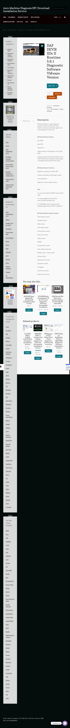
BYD (7, 538)
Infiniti (7, 588)
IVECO (7, 595)
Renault (8, 666)
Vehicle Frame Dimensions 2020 (10, 186)
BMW (7, 531)
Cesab (7, 545)
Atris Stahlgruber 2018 (9, 151)
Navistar (8, 644)
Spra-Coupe (9, 467)
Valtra (7, 482)
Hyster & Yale (9, 585)
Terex (7, 475)
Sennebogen (9, 460)
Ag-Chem (8, 330)
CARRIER (8, 541)
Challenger (9, 357)
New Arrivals (11, 17)
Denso (7, 241)
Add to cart (57, 94)
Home (4, 17)
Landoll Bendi (9, 621)
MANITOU (9, 440)
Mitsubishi (8, 641)
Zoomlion (8, 507)
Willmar (8, 493)
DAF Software (54, 109)
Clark (7, 549)
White (7, 489)
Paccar (8, 655)
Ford (7, 559)
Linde (7, 624)
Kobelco (8, 411)
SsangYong (9, 673)
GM (7, 567)
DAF (7, 552)
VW (7, 695)
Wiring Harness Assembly (9, 88)
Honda (7, 574)
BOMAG (8, 338)
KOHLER (8, 252)
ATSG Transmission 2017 (9, 214)
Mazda (7, 632)
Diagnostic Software (8, 22)
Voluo (7, 263)
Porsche (8, 659)
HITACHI (8, 390)
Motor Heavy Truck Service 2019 (9, 166)
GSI (7, 386)
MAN (7, 628)
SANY (7, 457)
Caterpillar (9, 345)
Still (7, 677)
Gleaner (8, 379)
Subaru (8, 680)
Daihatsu (8, 556)
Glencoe (8, 383)
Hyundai (8, 393)
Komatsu (8, 408)
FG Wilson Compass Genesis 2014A (10, 159)
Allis (7, 334)
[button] (42, 46)
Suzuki (7, 684)
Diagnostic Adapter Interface (10, 55)
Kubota (8, 420)
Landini (8, 424)
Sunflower (8, 464)
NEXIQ (8, 453)
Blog (27, 22)
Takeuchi (8, 471)
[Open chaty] (64, 723)
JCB (7, 397)
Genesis (8, 563)
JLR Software (9, 610)
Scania (7, 669)
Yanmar (8, 272)
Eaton (7, 245)
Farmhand (8, 365)
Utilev (7, 691)
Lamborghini (9, 617)
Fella (7, 372)
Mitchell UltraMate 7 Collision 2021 (10, 173)
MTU (7, 256)
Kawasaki (8, 404)
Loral (7, 431)
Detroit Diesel (9, 238)
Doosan (8, 361)
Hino (7, 577)
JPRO (7, 248)
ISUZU (8, 592)
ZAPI (7, 142)
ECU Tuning (10, 67)
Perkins (8, 259)
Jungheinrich (9, 614)
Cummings (9, 229)
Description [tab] (26, 121)
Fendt (7, 368)
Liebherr (8, 428)
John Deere (9, 401)
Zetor (7, 503)
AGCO (7, 327)
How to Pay (20, 22)
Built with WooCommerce (10, 720)
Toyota (8, 687)
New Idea (8, 449)
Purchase (29, 310)
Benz (7, 534)
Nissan (7, 651)
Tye (7, 478)
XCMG (7, 496)
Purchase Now (52, 97)
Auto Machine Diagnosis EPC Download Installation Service (26, 10)
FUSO (7, 375)
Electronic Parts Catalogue (10, 71)
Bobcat (8, 341)
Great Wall (9, 570)
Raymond (8, 662)
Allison (8, 219)
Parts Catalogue (35, 17)
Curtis (7, 146)
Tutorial (9, 80)
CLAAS (7, 348)
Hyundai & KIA (10, 581)
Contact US (34, 22)
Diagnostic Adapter (23, 17)
